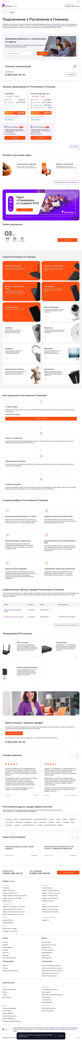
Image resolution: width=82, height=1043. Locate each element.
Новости (5, 992)
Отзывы (5, 994)
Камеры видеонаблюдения (10, 970)
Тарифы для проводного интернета (12, 909)
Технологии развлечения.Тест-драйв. (13, 94)
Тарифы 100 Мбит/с (8, 920)
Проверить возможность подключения (66, 182)
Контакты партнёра (8, 1013)
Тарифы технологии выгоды (49, 906)
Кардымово (42, 822)
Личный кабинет (46, 997)
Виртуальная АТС (47, 957)
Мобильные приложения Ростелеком (52, 994)
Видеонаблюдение (8, 947)
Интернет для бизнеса (48, 950)
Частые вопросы (7, 1011)
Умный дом (6, 952)
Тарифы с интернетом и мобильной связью (15, 895)
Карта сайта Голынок (48, 1011)
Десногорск (9, 822)
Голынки (6, 1)
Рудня (73, 822)
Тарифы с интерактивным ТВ (50, 898)
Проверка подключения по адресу (51, 965)
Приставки (5, 968)
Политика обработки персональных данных (56, 1028)
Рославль (66, 822)
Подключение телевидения (49, 976)
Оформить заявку (68, 872)
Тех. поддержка (71, 74)
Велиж (16, 819)
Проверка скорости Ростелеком (12, 1021)
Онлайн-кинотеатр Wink (9, 989)
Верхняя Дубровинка (41, 819)
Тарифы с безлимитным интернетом (13, 914)
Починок (58, 822)
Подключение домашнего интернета (52, 970)
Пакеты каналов (7, 997)
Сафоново (9, 825)
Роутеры (5, 965)
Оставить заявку (41, 418)
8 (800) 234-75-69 (55, 27)
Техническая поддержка (9, 1008)
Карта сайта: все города (49, 1008)
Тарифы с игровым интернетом (50, 890)
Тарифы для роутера (48, 901)
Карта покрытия (46, 992)
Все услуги (5, 942)
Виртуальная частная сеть (49, 945)
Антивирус (5, 950)
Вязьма (51, 819)
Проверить (42, 53)
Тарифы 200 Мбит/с (8, 922)
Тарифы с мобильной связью (50, 895)
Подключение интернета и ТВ (50, 973)
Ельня (35, 822)
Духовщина (28, 822)
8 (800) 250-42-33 (72, 6)
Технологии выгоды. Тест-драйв (41, 94)
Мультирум (5, 955)
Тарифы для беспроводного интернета (14, 906)
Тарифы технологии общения (50, 911)
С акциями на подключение (10, 931)
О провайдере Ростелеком (49, 989)
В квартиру (12, 881)
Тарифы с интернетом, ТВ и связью (12, 898)
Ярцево (60, 825)
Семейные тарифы (47, 888)
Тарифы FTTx (45, 920)
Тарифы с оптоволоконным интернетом (14, 911)
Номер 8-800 (45, 955)
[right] (77, 755)
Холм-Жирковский (50, 825)
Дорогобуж (19, 822)
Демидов (72, 819)
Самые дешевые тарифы (9, 928)
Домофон (5, 945)
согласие (39, 1035)
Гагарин (58, 819)
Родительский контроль (9, 957)
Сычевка (39, 825)
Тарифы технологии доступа (50, 909)
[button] (41, 26)
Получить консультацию (14, 733)
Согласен (60, 1036)
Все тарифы (74, 147)
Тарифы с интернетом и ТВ (10, 893)
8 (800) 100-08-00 (40, 873)
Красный (51, 822)
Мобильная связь (7, 901)
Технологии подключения (10, 1016)
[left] (72, 755)
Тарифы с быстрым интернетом (51, 893)
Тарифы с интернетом (9, 890)
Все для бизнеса (46, 942)
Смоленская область (29, 825)
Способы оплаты (46, 1000)
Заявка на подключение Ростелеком (52, 968)
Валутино (9, 819)
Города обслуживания (9, 1018)
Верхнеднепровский (26, 819)
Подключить (15, 138)
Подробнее (34, 855)
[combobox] (20, 53)
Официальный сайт (47, 1002)
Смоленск (17, 825)
